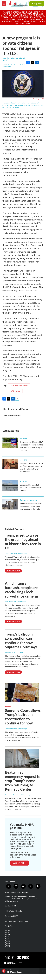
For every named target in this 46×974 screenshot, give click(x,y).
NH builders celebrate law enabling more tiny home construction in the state (31, 506)
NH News (23, 438)
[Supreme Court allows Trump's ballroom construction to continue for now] (22, 692)
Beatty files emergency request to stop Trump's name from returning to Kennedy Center (22, 781)
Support (38, 4)
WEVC (7, 932)
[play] (3, 971)
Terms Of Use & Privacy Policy (16, 921)
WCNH (7, 930)
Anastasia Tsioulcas (12, 795)
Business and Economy (28, 500)
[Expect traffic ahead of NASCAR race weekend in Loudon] (10, 485)
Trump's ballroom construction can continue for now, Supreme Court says (21, 640)
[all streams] (42, 971)
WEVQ (7, 944)
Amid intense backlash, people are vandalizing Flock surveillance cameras (21, 590)
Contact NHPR (10, 906)
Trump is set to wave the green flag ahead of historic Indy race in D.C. (23, 541)
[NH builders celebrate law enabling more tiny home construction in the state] (10, 504)
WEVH (7, 936)
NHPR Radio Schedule (13, 911)
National (8, 706)
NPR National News (19, 386)
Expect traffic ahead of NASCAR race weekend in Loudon (30, 487)
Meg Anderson (10, 601)
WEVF (7, 934)
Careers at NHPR (11, 916)
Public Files (9, 926)
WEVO (7, 942)
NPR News (15, 391)
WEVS (7, 946)
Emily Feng (9, 652)
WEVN (7, 940)
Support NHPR (19, 863)
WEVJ (7, 938)
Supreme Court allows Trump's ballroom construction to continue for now (23, 717)
